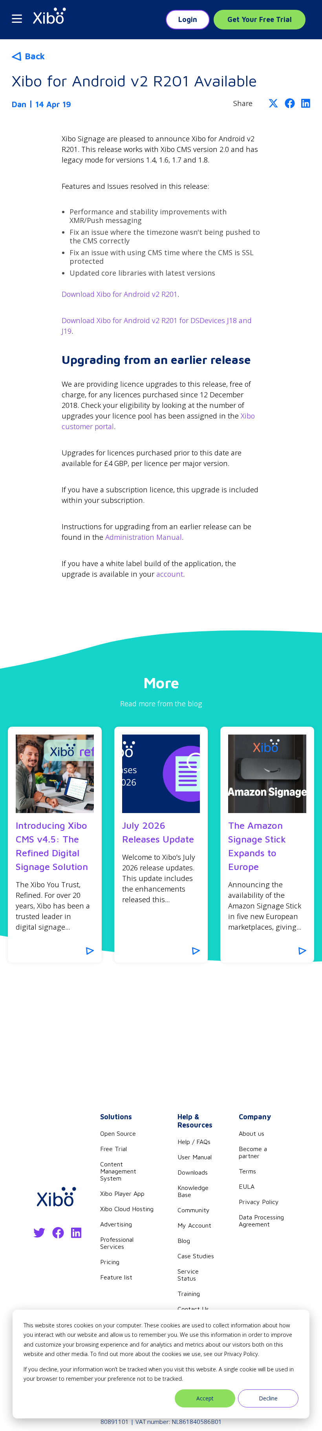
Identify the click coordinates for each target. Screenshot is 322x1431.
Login (187, 19)
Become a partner (253, 1152)
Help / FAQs (193, 1141)
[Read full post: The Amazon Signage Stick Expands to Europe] (267, 774)
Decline (268, 1398)
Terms (247, 1171)
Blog (183, 1240)
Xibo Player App (122, 1193)
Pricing (109, 1261)
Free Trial (113, 1148)
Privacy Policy (259, 1201)
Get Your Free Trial (259, 19)
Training (188, 1293)
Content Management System (118, 1171)
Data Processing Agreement (261, 1221)
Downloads (192, 1172)
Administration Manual (143, 537)
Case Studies (195, 1255)
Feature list (116, 1277)
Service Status (188, 1275)
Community (193, 1210)
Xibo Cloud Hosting (127, 1208)
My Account (194, 1225)
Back (35, 56)
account (169, 574)
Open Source (118, 1133)
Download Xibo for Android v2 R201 (119, 294)
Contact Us (193, 1308)
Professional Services (117, 1243)
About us (251, 1133)
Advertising (116, 1224)
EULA (246, 1186)
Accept (205, 1398)
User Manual (194, 1157)
